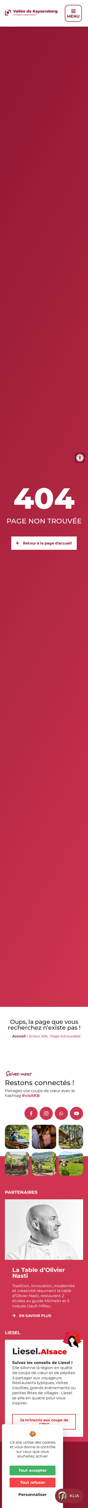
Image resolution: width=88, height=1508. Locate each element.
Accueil (18, 1036)
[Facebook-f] (31, 1113)
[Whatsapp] (61, 1113)
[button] (31, 1315)
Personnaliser (32, 1494)
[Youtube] (76, 1113)
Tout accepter (33, 1470)
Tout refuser (32, 1482)
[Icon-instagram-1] (46, 1113)
